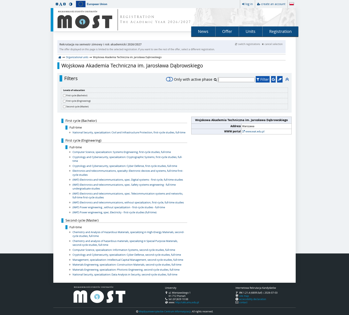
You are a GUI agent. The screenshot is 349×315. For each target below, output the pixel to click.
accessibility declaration (252, 299)
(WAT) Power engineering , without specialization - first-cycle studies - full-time (119, 207)
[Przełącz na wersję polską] (292, 4)
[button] (57, 4)
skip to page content (1, 1)
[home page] (59, 57)
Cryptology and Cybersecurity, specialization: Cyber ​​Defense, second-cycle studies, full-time (127, 254)
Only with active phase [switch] (193, 79)
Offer (227, 31)
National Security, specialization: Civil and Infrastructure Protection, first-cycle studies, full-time (129, 132)
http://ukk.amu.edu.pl (187, 302)
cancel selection (274, 44)
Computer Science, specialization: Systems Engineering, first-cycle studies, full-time (122, 152)
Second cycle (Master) (77, 106)
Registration (280, 31)
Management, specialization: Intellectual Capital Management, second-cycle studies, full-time (128, 260)
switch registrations (249, 44)
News (203, 31)
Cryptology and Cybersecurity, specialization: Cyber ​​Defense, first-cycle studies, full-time (125, 166)
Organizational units (77, 57)
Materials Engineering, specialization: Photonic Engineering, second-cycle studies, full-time (126, 269)
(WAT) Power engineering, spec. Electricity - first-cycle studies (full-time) (115, 212)
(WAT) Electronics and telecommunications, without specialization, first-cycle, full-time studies (128, 202)
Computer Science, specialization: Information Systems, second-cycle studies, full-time (124, 250)
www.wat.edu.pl (254, 131)
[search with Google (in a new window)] (273, 79)
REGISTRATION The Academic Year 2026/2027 (155, 20)
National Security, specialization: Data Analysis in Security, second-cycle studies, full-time (125, 274)
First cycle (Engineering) (78, 100)
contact (243, 302)
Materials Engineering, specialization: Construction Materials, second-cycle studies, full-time (127, 264)
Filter (264, 79)
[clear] (280, 79)
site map (244, 295)
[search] (216, 79)
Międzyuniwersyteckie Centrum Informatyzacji (165, 311)
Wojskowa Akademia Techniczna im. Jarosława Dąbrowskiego (132, 65)
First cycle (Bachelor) (76, 95)
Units (250, 31)
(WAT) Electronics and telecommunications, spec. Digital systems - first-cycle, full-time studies (128, 179)
